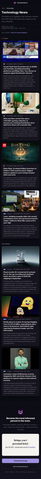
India (12, 32)
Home (3, 8)
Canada (18, 32)
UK (15, 32)
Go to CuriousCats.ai (20, 466)
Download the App (20, 461)
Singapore (24, 32)
